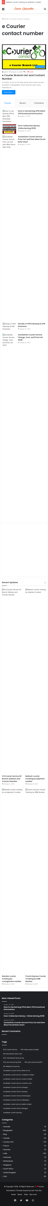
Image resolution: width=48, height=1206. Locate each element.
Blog (5, 1134)
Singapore (7, 1165)
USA (5, 1176)
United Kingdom (9, 1173)
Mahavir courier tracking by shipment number (23, 2)
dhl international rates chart (12, 1054)
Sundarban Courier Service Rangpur (15, 1108)
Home (5, 19)
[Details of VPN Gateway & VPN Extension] (9, 327)
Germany (7, 1150)
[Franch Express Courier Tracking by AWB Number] (35, 881)
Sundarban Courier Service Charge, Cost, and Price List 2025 (30, 337)
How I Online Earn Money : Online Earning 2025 (29, 126)
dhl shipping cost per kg (11, 1066)
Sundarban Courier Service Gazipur (15, 1091)
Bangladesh (8, 1130)
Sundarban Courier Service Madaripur (16, 1100)
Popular (7, 103)
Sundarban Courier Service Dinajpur (15, 1087)
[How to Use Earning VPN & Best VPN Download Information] (9, 116)
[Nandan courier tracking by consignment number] (12, 881)
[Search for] (45, 9)
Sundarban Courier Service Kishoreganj (16, 1096)
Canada (6, 1138)
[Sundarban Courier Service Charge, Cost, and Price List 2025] (9, 426)
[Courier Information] (24, 8)
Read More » (9, 92)
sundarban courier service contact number (17, 1079)
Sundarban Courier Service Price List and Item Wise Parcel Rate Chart (31, 139)
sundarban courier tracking (12, 1112)
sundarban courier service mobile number (17, 1104)
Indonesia (7, 1157)
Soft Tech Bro (36, 1190)
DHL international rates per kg (13, 1058)
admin (6, 72)
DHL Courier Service (10, 1049)
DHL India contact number (30, 1049)
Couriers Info (8, 1142)
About (19, 1194)
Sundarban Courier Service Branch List (16, 1070)
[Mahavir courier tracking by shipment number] (35, 681)
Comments (39, 103)
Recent (23, 103)
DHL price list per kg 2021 (33, 1062)
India (5, 1153)
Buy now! (33, 1194)
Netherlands (8, 1161)
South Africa (8, 1169)
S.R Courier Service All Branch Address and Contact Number (11, 779)
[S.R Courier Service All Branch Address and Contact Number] (12, 681)
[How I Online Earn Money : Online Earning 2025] (9, 129)
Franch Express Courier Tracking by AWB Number (35, 979)
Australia (6, 1127)
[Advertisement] (24, 550)
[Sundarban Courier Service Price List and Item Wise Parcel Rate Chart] (9, 228)
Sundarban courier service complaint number (18, 1075)
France (6, 1146)
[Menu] (3, 9)
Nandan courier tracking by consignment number (11, 979)
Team (26, 1194)
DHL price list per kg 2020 (12, 1062)
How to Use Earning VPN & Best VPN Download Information (31, 112)
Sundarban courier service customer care (17, 1083)
